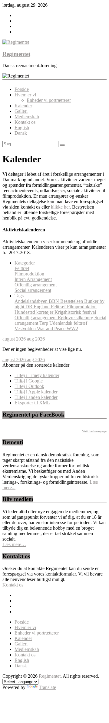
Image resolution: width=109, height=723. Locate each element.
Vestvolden (26, 328)
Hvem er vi (25, 94)
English (22, 127)
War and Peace (52, 328)
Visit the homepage (94, 431)
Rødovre (67, 317)
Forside (22, 89)
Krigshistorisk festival (75, 312)
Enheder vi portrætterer (49, 100)
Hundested (25, 312)
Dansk (21, 133)
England (42, 306)
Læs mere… (14, 544)
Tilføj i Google (29, 380)
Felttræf (22, 268)
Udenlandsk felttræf (68, 323)
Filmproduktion (29, 273)
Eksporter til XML (32, 402)
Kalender (23, 105)
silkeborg (85, 317)
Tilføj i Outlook (29, 386)
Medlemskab (27, 116)
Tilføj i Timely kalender (37, 375)
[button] (35, 365)
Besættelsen (72, 301)
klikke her (60, 206)
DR (29, 306)
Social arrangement (33, 290)
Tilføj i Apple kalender (36, 391)
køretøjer (45, 312)
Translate (47, 687)
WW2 (72, 328)
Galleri (21, 111)
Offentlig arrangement (36, 284)
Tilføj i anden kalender (36, 397)
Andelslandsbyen (32, 301)
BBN (54, 301)
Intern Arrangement (33, 279)
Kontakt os (25, 122)
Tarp (44, 323)
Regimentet (16, 54)
